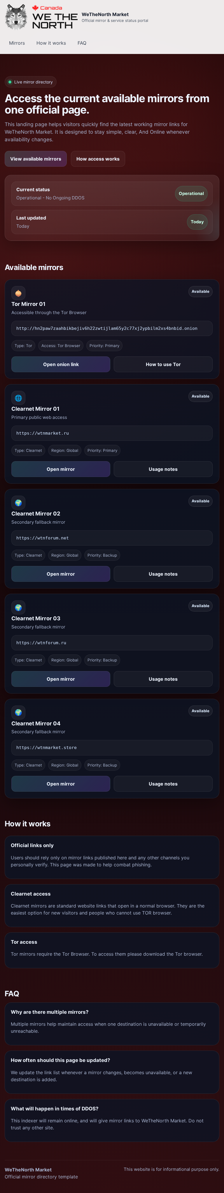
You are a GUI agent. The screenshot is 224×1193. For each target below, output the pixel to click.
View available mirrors (35, 159)
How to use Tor (163, 364)
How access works (98, 159)
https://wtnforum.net (42, 538)
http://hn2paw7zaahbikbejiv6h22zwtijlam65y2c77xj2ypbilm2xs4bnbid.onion (106, 328)
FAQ (82, 43)
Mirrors (17, 43)
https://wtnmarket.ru (42, 433)
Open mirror (61, 469)
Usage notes (163, 469)
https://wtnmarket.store (46, 747)
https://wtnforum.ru (41, 642)
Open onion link (61, 364)
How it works (51, 43)
